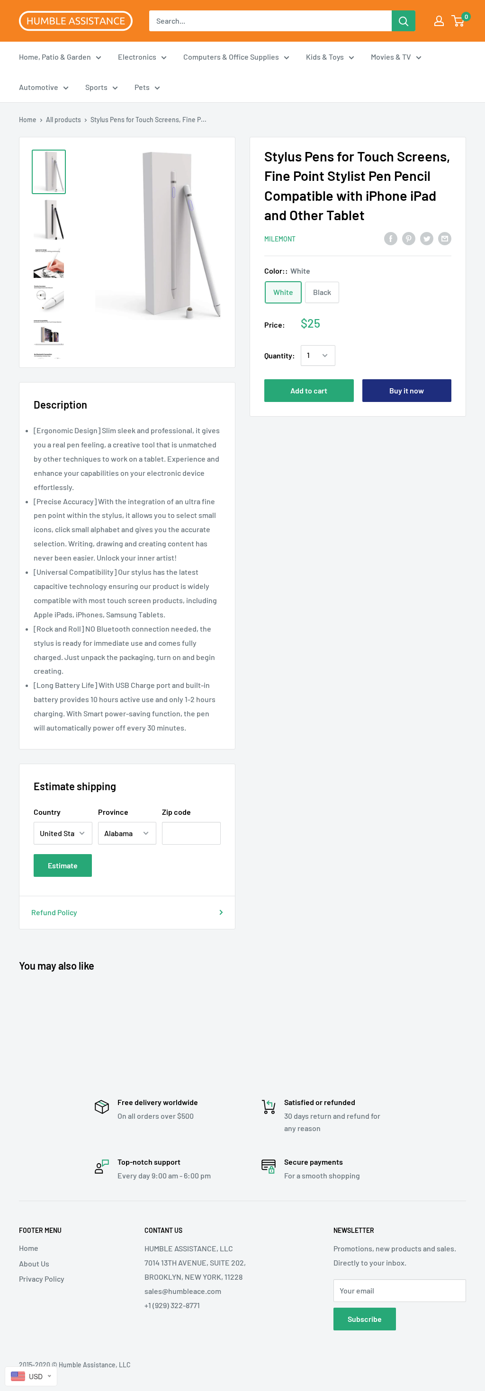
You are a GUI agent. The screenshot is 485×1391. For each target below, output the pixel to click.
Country (47, 811)
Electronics (137, 56)
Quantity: (279, 355)
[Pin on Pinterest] (408, 238)
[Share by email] (444, 238)
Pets (142, 86)
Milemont (280, 239)
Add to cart (308, 390)
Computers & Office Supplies (231, 56)
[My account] (439, 21)
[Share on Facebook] (390, 238)
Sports (96, 86)
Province (113, 811)
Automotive (38, 86)
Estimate (63, 865)
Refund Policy (54, 912)
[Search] (403, 20)
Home (27, 120)
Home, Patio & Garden (55, 56)
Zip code (176, 811)
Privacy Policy (41, 1278)
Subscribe (365, 1318)
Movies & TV (391, 56)
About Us (34, 1263)
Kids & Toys (325, 56)
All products (63, 120)
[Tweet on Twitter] (426, 238)
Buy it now (406, 390)
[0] (458, 21)
